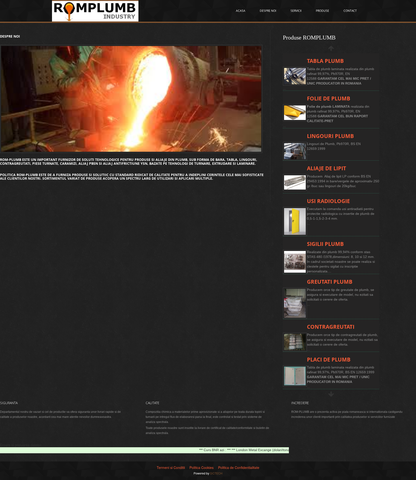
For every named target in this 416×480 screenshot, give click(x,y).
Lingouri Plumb (330, 136)
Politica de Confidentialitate (238, 467)
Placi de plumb (329, 359)
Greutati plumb (329, 281)
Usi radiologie (328, 201)
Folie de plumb (328, 98)
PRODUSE (322, 11)
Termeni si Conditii (171, 467)
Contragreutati (330, 326)
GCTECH (216, 473)
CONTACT (350, 11)
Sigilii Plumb (325, 244)
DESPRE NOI (268, 11)
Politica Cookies (201, 467)
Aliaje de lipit (326, 168)
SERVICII (296, 11)
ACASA (240, 11)
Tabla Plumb (325, 61)
